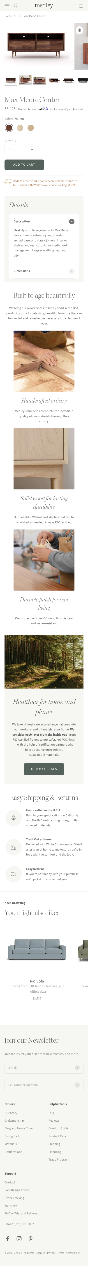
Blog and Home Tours (19, 1128)
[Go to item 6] (68, 81)
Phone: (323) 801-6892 (19, 1224)
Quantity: (11, 140)
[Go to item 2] (25, 80)
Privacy (51, 1253)
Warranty (11, 1206)
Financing (55, 1152)
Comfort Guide (58, 1128)
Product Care (57, 1136)
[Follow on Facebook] (8, 1239)
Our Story (11, 1113)
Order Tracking (14, 1198)
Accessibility (73, 1253)
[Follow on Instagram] (19, 1239)
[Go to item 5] (54, 81)
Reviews (54, 1120)
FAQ (51, 1113)
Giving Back (12, 1136)
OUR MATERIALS (44, 769)
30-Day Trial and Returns (21, 1213)
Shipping (54, 1144)
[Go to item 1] (11, 81)
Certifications (13, 1152)
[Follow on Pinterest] (31, 1239)
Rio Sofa (37, 981)
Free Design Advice (17, 1190)
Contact (10, 1182)
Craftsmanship (14, 1120)
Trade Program (59, 1159)
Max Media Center (34, 16)
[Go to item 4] (39, 81)
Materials (11, 1144)
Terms (60, 1253)
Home (8, 16)
